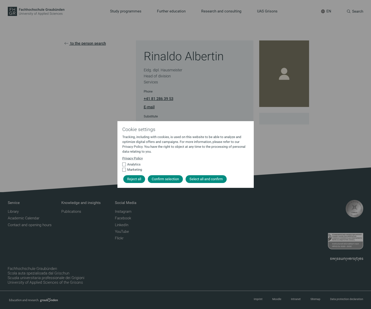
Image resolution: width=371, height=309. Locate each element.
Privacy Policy (132, 158)
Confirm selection (165, 179)
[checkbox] (184, 164)
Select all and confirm (206, 179)
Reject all (134, 179)
